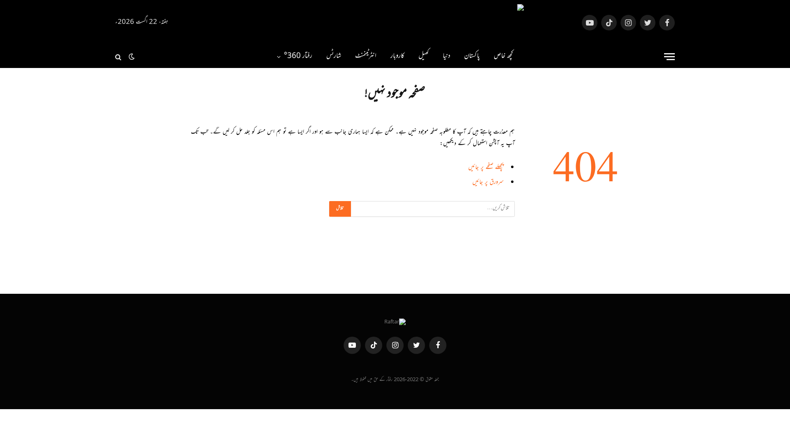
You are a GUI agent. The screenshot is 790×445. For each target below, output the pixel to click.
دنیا (446, 56)
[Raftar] (395, 22)
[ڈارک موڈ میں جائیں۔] (132, 57)
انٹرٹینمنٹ (365, 56)
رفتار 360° (298, 56)
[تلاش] (119, 56)
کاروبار (397, 56)
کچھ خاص (503, 56)
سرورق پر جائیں (488, 183)
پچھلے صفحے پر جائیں (486, 168)
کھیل (423, 56)
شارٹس (333, 56)
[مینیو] (669, 56)
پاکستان (472, 56)
